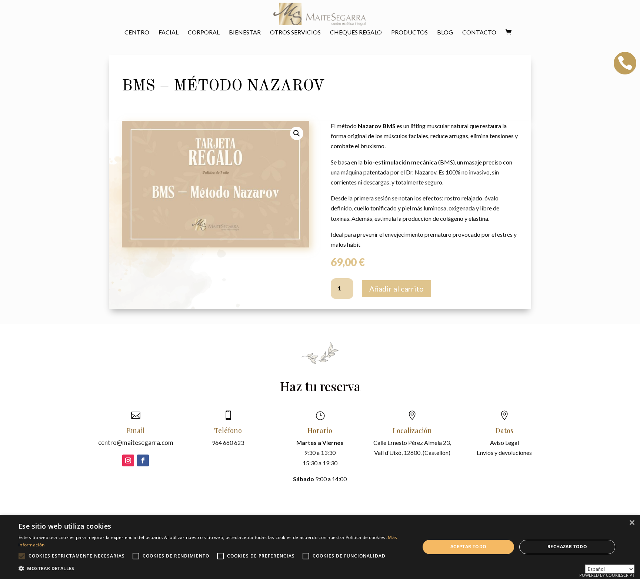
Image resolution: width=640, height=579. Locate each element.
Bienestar (245, 33)
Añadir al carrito (396, 288)
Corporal (204, 33)
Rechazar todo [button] (567, 546)
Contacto (479, 33)
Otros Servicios (295, 33)
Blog (445, 33)
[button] (296, 133)
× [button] (631, 523)
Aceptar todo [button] (468, 546)
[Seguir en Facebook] (143, 460)
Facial (169, 33)
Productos (409, 33)
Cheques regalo (356, 33)
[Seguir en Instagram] (128, 460)
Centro (136, 33)
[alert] (320, 547)
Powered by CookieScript (606, 575)
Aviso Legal (504, 442)
